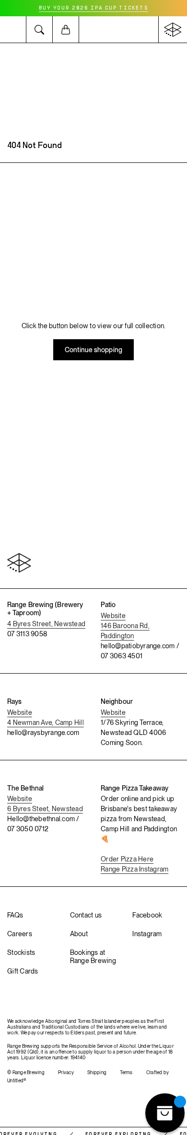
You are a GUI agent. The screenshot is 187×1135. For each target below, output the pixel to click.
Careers (19, 934)
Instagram (147, 934)
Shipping (96, 1072)
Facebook (147, 915)
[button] (13, 29)
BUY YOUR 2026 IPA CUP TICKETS (93, 8)
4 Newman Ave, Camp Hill (45, 722)
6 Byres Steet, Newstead (45, 809)
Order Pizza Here (127, 859)
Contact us (86, 915)
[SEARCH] (39, 29)
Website (113, 615)
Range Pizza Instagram (134, 869)
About (79, 934)
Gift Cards (22, 971)
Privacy (66, 1072)
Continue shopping (93, 350)
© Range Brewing (26, 1072)
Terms (126, 1072)
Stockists (21, 952)
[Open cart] (66, 29)
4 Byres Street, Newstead (46, 624)
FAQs (15, 915)
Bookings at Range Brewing (93, 956)
